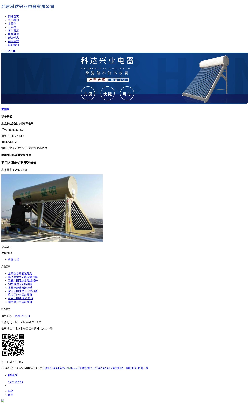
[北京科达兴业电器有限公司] (28, 10)
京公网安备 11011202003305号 (95, 368)
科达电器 (13, 259)
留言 (10, 394)
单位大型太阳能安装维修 (23, 277)
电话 (10, 391)
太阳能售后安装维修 (20, 273)
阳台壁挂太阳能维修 (20, 301)
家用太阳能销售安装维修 (23, 291)
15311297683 (22, 316)
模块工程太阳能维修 (20, 294)
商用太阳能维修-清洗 (20, 298)
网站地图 (118, 368)
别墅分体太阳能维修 (20, 284)
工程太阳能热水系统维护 (23, 280)
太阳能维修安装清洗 (20, 287)
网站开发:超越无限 (137, 368)
